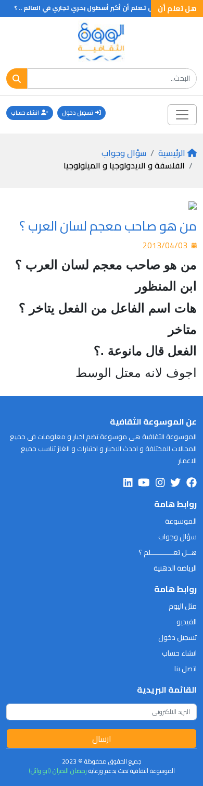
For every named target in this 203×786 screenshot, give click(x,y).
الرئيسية (171, 153)
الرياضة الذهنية (175, 568)
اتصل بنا (185, 668)
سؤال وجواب (124, 153)
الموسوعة (181, 521)
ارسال (101, 738)
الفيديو (186, 621)
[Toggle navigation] (182, 114)
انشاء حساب (25, 112)
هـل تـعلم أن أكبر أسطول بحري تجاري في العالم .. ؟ (91, 8)
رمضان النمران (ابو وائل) (58, 771)
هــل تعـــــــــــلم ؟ (167, 552)
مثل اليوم (183, 606)
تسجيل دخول (77, 112)
